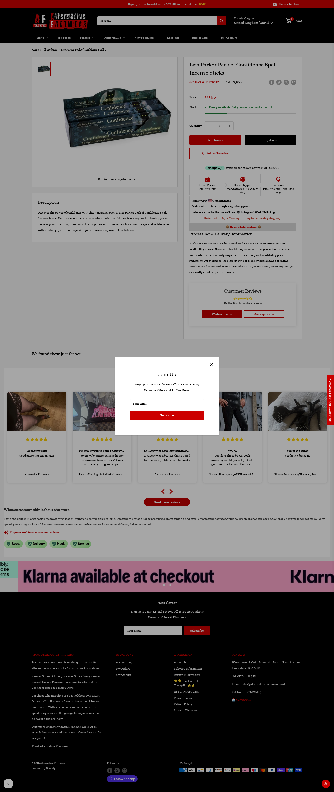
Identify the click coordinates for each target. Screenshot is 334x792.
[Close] (211, 364)
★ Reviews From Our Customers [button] (330, 400)
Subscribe (167, 415)
